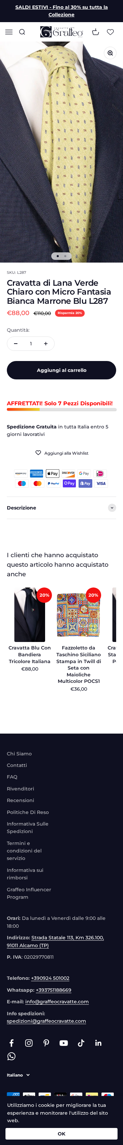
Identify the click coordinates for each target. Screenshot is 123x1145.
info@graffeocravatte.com (57, 1002)
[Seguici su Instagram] (28, 1043)
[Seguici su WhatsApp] (11, 1056)
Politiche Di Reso (28, 812)
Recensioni (20, 800)
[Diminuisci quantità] (15, 343)
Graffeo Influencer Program (29, 893)
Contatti (17, 765)
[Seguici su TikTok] (81, 1043)
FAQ (12, 777)
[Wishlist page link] (110, 31)
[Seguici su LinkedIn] (98, 1043)
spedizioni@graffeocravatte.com (46, 1021)
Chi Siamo (19, 754)
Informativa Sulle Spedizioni (28, 827)
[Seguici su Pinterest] (46, 1043)
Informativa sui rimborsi (25, 874)
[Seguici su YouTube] (63, 1043)
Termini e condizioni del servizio (24, 851)
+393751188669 (53, 990)
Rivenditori (20, 789)
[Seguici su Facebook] (11, 1043)
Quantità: (18, 330)
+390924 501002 (50, 978)
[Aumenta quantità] (45, 343)
